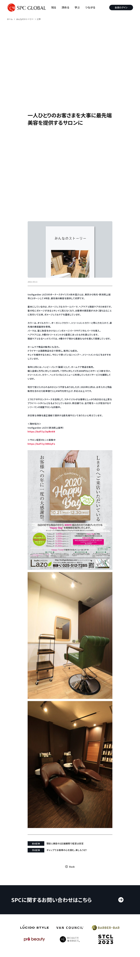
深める (65, 7)
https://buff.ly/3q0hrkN (41, 431)
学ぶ (77, 7)
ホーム (10, 19)
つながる (90, 7)
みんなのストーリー (24, 19)
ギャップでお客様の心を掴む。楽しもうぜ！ (66, 850)
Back (72, 866)
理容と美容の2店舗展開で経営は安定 (65, 843)
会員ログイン (121, 7)
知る (53, 7)
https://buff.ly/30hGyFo (41, 443)
